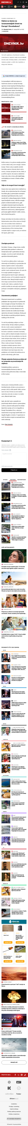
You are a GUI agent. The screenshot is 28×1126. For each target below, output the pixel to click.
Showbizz (19, 6)
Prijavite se (14, 470)
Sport (12, 6)
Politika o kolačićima (14, 1114)
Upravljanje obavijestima (15, 1118)
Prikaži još (14, 1062)
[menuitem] (23, 2)
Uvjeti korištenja (14, 1109)
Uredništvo (14, 1104)
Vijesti (5, 6)
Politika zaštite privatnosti (14, 1111)
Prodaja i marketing (14, 1106)
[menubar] (23, 2)
